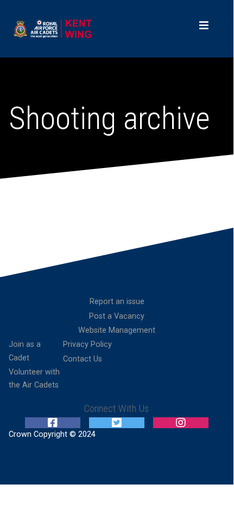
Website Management (116, 330)
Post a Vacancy (116, 316)
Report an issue (117, 301)
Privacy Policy (87, 344)
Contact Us (82, 359)
